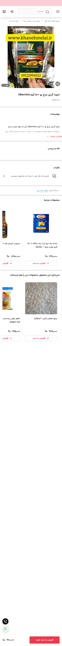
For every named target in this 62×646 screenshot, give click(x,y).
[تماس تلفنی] (5, 621)
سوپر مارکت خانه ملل (52, 21)
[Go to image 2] (4, 85)
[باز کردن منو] (57, 11)
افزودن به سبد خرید (44, 639)
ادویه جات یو (14, 21)
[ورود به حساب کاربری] (12, 11)
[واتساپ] (5, 629)
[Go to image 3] (2, 85)
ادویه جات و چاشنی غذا (31, 21)
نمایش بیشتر (56, 136)
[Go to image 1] (7, 85)
